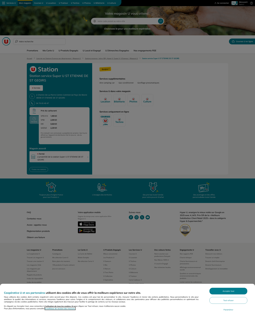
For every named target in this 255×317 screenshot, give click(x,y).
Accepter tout (228, 291)
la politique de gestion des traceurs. (60, 308)
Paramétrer (228, 309)
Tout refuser (228, 300)
